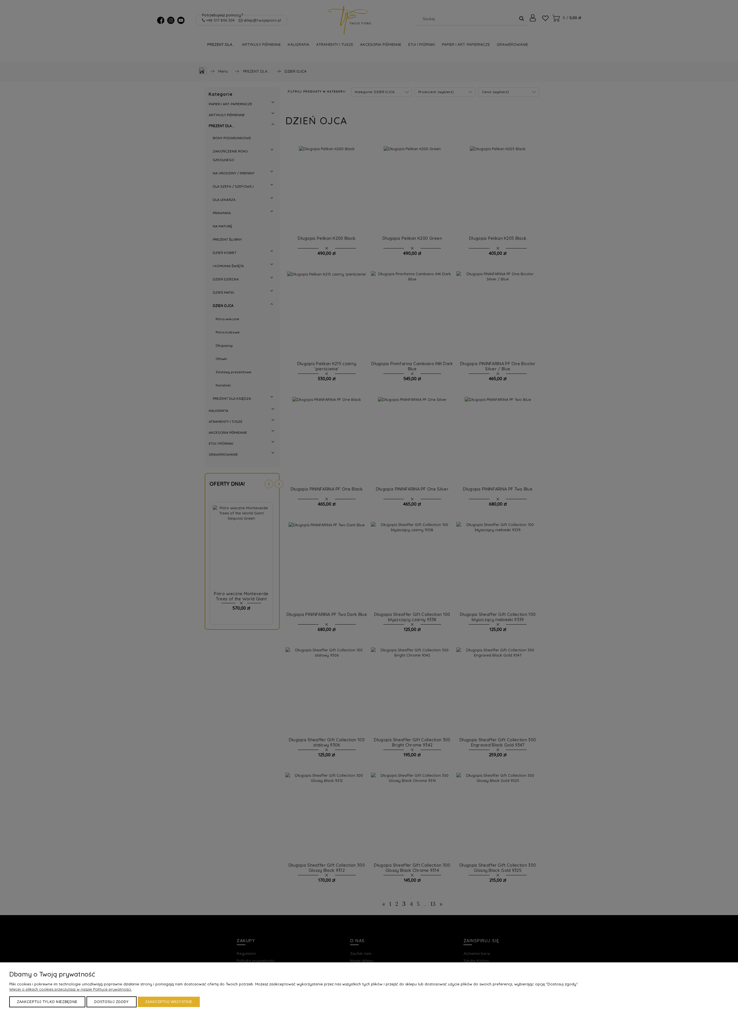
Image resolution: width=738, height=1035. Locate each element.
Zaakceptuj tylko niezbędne (47, 1002)
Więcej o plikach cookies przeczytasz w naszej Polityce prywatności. (70, 989)
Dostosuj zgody (111, 1002)
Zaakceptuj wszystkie (168, 1002)
